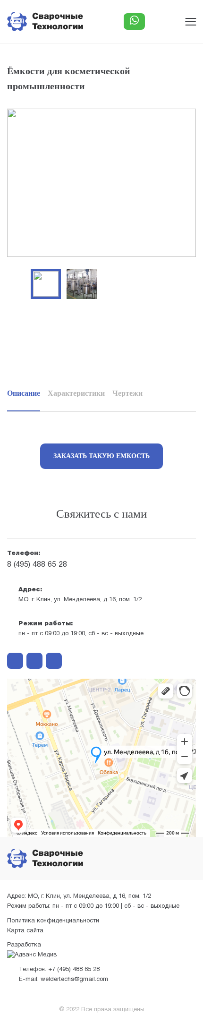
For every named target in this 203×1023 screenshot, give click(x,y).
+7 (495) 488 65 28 (59, 969)
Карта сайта (25, 931)
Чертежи (127, 393)
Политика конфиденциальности (53, 921)
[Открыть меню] (190, 21)
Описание (23, 393)
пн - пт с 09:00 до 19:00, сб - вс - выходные (81, 629)
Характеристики (76, 393)
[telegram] (54, 661)
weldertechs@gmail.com (63, 979)
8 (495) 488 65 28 (37, 559)
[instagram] (15, 661)
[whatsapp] (34, 661)
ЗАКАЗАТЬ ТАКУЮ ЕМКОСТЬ (101, 456)
